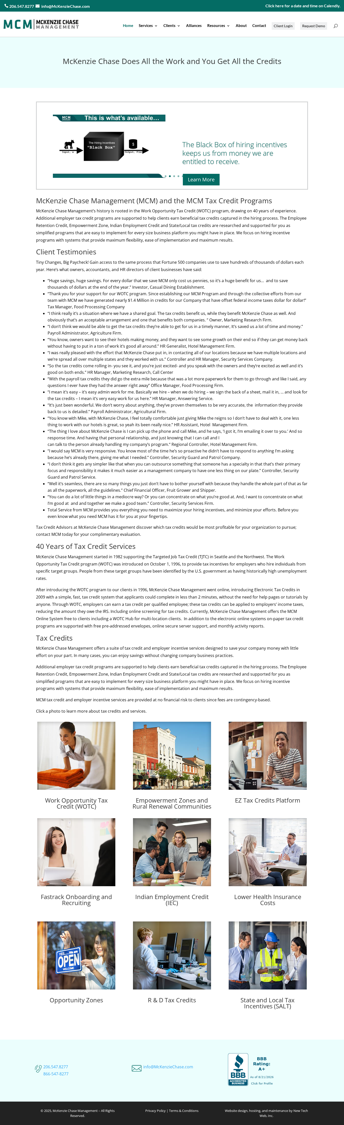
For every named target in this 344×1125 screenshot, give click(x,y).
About (241, 25)
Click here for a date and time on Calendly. (302, 5)
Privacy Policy (155, 1110)
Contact (259, 25)
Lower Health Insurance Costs (267, 899)
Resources (216, 25)
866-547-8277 (55, 1074)
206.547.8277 (55, 1067)
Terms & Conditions (183, 1110)
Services (146, 25)
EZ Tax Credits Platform (267, 800)
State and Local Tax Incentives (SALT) (267, 1003)
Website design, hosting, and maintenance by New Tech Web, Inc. (266, 1113)
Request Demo (313, 26)
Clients (169, 25)
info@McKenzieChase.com (65, 6)
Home (128, 25)
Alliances (194, 25)
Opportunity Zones (76, 1000)
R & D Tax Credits (172, 1000)
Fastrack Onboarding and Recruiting (76, 899)
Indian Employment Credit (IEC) (172, 899)
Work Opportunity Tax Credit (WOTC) (76, 803)
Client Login (283, 26)
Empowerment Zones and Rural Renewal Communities (171, 803)
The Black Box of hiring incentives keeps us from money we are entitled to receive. (234, 153)
